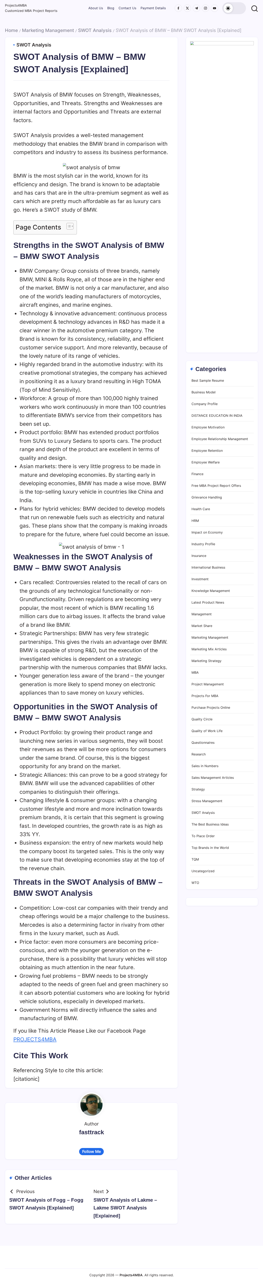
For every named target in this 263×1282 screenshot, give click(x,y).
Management (201, 614)
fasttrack (91, 1132)
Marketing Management (48, 30)
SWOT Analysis (95, 30)
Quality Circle (201, 719)
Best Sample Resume (207, 381)
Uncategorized (203, 871)
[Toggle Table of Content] (68, 226)
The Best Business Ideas (210, 824)
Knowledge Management (210, 591)
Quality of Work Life (207, 731)
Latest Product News (207, 603)
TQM (195, 859)
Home (11, 30)
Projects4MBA (16, 5)
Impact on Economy (207, 532)
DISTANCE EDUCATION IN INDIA (216, 416)
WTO (195, 883)
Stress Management (206, 801)
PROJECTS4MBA (35, 1039)
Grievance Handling (206, 497)
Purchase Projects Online (210, 708)
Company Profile (204, 404)
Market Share (201, 626)
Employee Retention (207, 451)
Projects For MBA (204, 696)
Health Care (200, 509)
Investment (200, 579)
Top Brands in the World (210, 848)
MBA (195, 673)
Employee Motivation (208, 427)
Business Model (203, 392)
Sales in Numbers (204, 766)
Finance (197, 474)
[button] (234, 8)
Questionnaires (203, 743)
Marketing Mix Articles (209, 649)
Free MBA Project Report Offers (216, 486)
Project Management (207, 684)
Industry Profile (203, 544)
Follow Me (91, 1151)
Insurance (198, 556)
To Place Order (203, 836)
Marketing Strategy (206, 661)
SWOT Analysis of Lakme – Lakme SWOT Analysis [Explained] (125, 1207)
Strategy (198, 789)
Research (198, 754)
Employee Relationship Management (219, 439)
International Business (208, 567)
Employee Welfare (205, 462)
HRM (195, 521)
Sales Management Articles (212, 778)
